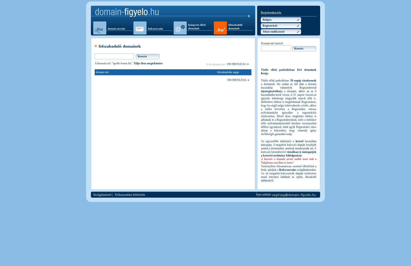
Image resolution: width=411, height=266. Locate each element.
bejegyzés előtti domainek (197, 26)
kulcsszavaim (155, 28)
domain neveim (116, 28)
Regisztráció (270, 25)
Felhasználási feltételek (130, 194)
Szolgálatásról (102, 194)
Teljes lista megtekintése (148, 63)
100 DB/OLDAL (237, 64)
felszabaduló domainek (235, 26)
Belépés (267, 19)
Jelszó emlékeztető (273, 31)
